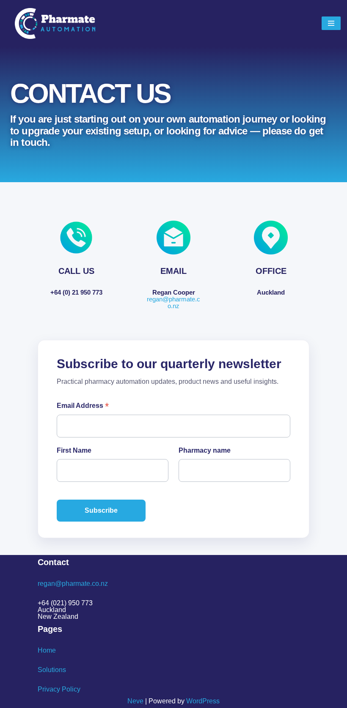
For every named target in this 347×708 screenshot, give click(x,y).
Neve (135, 701)
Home (47, 650)
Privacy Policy (59, 689)
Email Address (83, 406)
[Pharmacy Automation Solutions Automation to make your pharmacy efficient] (55, 23)
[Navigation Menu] (331, 23)
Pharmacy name (205, 450)
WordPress (203, 701)
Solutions (52, 669)
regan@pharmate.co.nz (173, 302)
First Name (74, 450)
